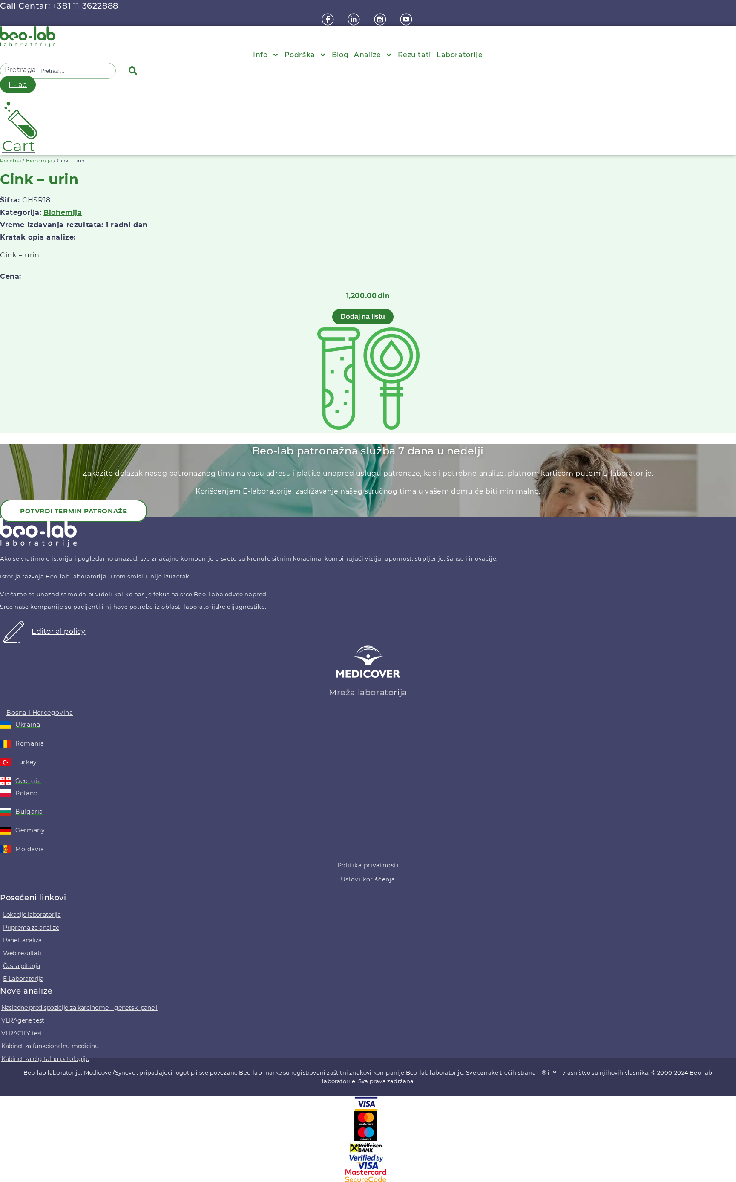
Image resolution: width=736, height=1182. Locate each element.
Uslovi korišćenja (368, 879)
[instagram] (381, 19)
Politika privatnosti (368, 865)
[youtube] (407, 19)
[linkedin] (355, 19)
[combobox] (80, 71)
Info (260, 55)
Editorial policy (59, 631)
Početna (10, 161)
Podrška (300, 55)
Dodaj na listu (363, 316)
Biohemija (39, 161)
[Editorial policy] (13, 641)
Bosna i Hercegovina (39, 713)
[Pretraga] (135, 71)
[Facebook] (329, 19)
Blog (340, 55)
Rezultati (414, 55)
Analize (367, 55)
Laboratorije (460, 55)
